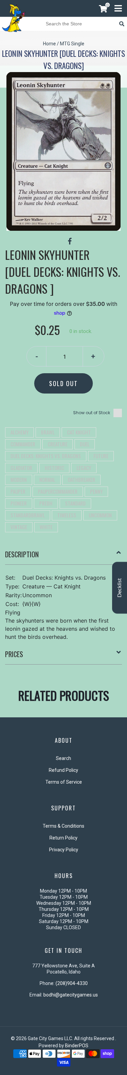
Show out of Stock (91, 413)
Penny (96, 491)
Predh (45, 503)
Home (49, 43)
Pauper (17, 491)
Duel (84, 444)
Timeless (66, 515)
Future (100, 456)
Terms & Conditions (63, 826)
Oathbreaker (81, 479)
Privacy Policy (63, 849)
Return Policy (63, 838)
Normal (47, 479)
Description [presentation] (22, 554)
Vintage (18, 527)
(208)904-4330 (72, 983)
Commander (22, 444)
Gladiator (21, 467)
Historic (54, 467)
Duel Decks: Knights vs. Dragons (45, 456)
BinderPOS (76, 1045)
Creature (57, 444)
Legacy (84, 467)
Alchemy (19, 432)
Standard (75, 503)
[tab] (63, 557)
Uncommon (100, 515)
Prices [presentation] (14, 654)
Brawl (48, 432)
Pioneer (18, 503)
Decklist (119, 587)
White (46, 527)
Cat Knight (79, 432)
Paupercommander (58, 491)
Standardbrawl (27, 515)
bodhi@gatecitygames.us (70, 995)
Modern (18, 479)
